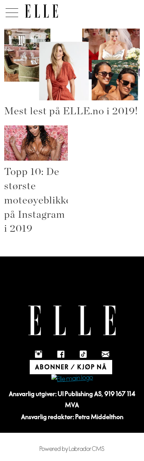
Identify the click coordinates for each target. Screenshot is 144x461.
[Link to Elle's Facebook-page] (61, 354)
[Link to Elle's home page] (72, 320)
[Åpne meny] (10, 11)
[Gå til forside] (41, 11)
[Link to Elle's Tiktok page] (83, 354)
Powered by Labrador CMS (72, 449)
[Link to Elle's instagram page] (38, 354)
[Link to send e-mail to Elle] (105, 354)
